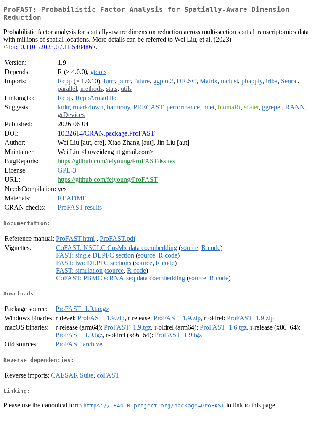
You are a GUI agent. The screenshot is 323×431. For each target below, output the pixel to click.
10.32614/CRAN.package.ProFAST (106, 133)
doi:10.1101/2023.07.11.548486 (49, 47)
